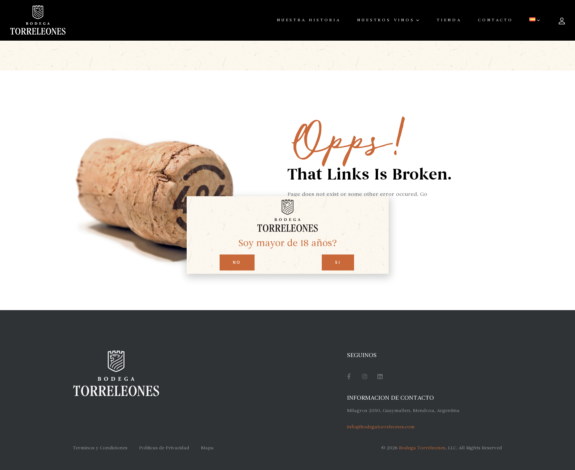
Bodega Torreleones (422, 448)
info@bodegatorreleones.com (381, 427)
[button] (237, 262)
